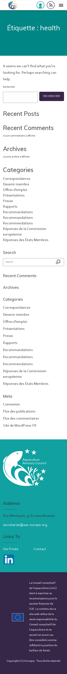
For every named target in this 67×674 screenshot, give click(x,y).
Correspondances (16, 179)
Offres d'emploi (15, 190)
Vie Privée (10, 549)
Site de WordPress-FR (19, 426)
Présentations (14, 195)
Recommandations (18, 212)
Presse (8, 201)
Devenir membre (16, 184)
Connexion (11, 404)
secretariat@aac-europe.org (25, 525)
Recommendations (18, 223)
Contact (40, 549)
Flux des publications (19, 411)
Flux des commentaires (21, 418)
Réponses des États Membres (25, 240)
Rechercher (9, 87)
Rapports (10, 207)
